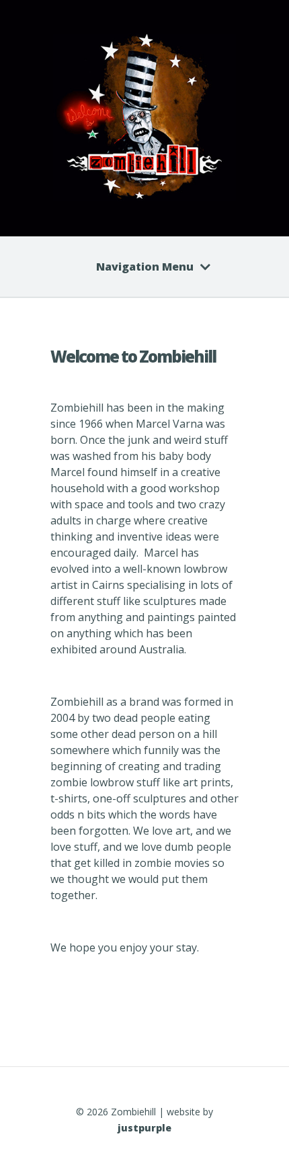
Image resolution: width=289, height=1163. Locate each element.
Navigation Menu (145, 266)
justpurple (144, 1127)
